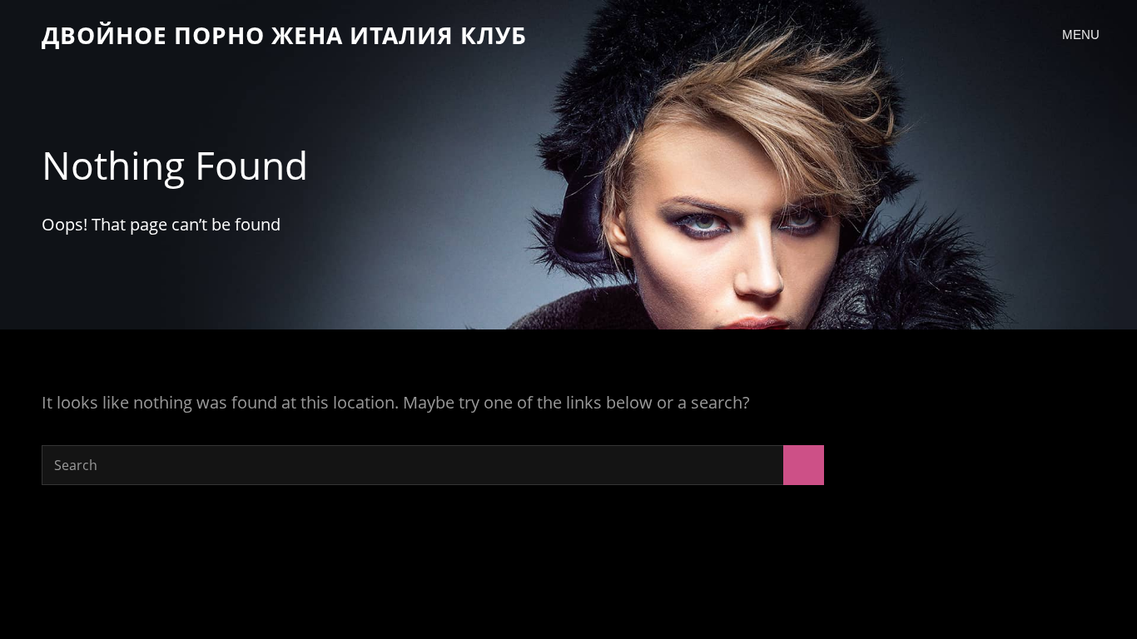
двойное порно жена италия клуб (284, 35)
